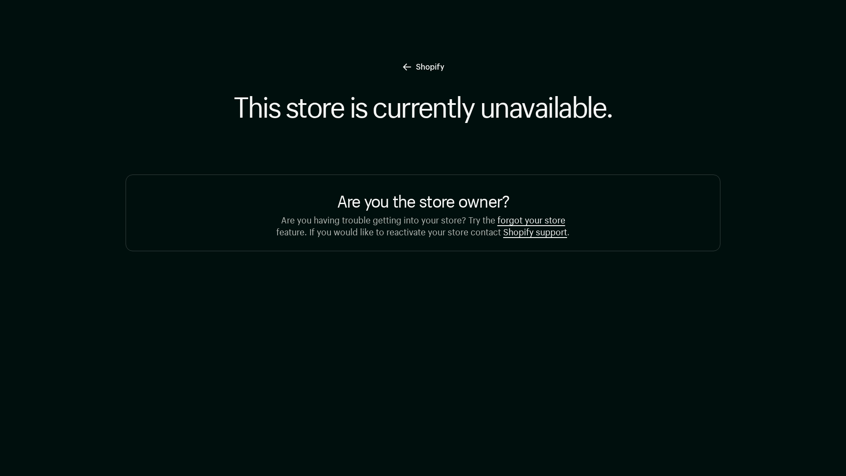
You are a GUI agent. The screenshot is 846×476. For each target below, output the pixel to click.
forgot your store (531, 219)
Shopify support (535, 231)
